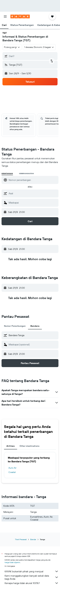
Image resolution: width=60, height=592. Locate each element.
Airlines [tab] (10, 446)
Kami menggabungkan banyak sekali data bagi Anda (27, 577)
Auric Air (12, 467)
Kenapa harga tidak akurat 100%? (22, 583)
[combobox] (32, 193)
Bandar (33, 539)
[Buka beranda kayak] (20, 16)
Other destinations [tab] (29, 446)
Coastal (12, 472)
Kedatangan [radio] (7, 174)
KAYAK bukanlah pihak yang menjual (24, 571)
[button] (5, 16)
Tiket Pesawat (21, 539)
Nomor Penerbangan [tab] (15, 326)
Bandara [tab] (34, 326)
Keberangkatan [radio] (26, 174)
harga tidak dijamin (12, 562)
